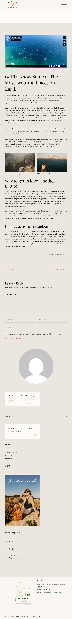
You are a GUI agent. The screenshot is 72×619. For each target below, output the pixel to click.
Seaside (8, 450)
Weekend (8, 458)
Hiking (7, 447)
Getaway (14, 16)
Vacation (8, 455)
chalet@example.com (12, 533)
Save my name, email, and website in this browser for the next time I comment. (34, 334)
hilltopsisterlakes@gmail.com (52, 592)
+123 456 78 (9, 541)
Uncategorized (11, 452)
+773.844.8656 (47, 590)
